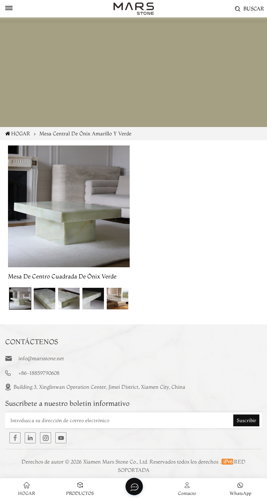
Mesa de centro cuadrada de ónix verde (62, 276)
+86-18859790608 (38, 373)
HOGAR (20, 133)
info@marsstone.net (41, 358)
